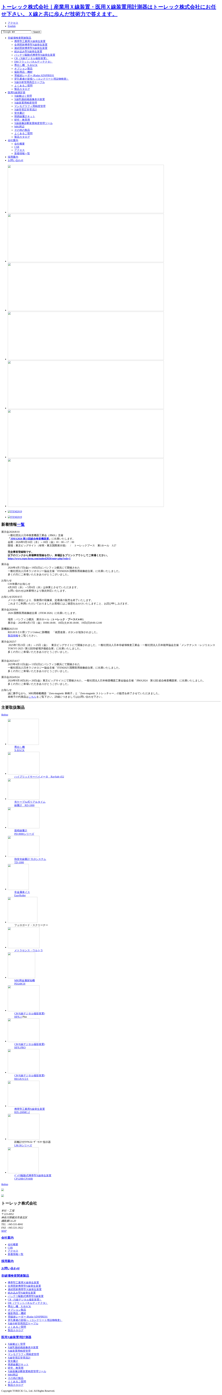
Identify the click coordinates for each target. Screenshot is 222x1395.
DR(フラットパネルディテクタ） (33, 61)
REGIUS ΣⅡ (21, 1078)
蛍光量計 (19, 113)
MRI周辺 (19, 126)
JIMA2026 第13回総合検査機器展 (29, 538)
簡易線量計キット (24, 116)
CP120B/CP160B (23, 1178)
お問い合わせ (15, 160)
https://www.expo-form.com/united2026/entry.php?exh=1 (39, 558)
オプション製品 (23, 68)
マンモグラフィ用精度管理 (30, 106)
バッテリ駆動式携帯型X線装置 (26, 1296)
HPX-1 (18, 1016)
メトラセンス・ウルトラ (28, 950)
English (12, 26)
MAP (4, 1231)
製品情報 (13, 635)
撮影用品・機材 (23, 72)
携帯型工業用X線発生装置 (29, 1109)
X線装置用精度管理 (25, 102)
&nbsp (4, 714)
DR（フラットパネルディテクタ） (28, 1303)
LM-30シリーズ (23, 1145)
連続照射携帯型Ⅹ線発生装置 (25, 1289)
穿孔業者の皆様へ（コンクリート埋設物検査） (41, 78)
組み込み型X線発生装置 (28, 51)
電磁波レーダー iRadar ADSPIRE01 (34, 75)
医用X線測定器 (16, 92)
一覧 (21, 524)
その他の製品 (22, 130)
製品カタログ (22, 89)
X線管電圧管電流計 (25, 109)
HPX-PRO (20, 1047)
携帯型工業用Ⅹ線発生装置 (30, 41)
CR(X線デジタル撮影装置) (29, 1013)
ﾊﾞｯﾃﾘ (17, 1175)
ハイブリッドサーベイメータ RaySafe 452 (39, 776)
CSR (16, 147)
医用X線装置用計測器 (16, 1337)
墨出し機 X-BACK (26, 65)
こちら (32, 696)
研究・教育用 (22, 119)
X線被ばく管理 (23, 96)
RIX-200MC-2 (22, 1112)
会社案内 (13, 140)
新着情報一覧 (22, 153)
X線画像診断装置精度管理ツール (33, 123)
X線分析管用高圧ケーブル (29, 82)
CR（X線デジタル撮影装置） (31, 58)
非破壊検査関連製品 (19, 37)
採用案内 (13, 157)
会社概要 (19, 143)
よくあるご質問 (23, 85)
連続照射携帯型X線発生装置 (30, 48)
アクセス (13, 22)
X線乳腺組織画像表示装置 (29, 99)
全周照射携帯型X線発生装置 (30, 44)
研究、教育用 (15, 1368)
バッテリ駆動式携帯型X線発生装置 (34, 55)
